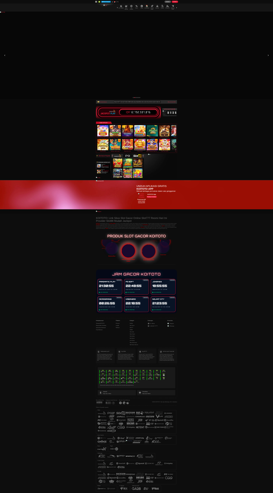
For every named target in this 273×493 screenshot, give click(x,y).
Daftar (175, 1)
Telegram (172, 323)
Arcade (157, 8)
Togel (141, 8)
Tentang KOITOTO (100, 323)
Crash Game (152, 9)
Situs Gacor (132, 334)
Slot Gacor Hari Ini (134, 344)
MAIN (104, 130)
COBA (118, 161)
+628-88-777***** (154, 326)
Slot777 (131, 327)
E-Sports (167, 8)
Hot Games (121, 8)
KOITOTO (98, 223)
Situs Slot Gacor (133, 342)
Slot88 (106, 228)
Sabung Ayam (173, 9)
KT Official (152, 323)
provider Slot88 (112, 223)
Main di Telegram (106, 1)
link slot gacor (145, 224)
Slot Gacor (126, 9)
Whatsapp (172, 326)
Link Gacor (132, 340)
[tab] (118, 156)
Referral (117, 327)
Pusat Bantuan (99, 329)
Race (136, 8)
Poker (162, 8)
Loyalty (117, 325)
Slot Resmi (132, 338)
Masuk (167, 1)
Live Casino (131, 9)
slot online (98, 224)
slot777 (163, 225)
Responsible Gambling (101, 325)
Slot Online (132, 336)
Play (112, 113)
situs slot (142, 227)
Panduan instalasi (151, 196)
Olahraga (147, 8)
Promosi (118, 323)
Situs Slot (132, 331)
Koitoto (131, 323)
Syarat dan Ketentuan (101, 327)
